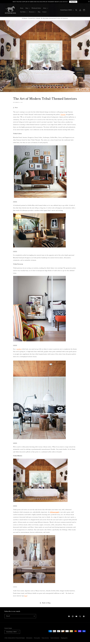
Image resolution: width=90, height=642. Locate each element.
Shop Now (73, 1)
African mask (54, 512)
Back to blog (46, 603)
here (25, 596)
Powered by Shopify (20, 638)
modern (19, 349)
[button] (27, 8)
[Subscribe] (34, 616)
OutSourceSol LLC (12, 638)
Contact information (54, 638)
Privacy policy (37, 638)
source (15, 201)
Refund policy (29, 638)
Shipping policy (64, 638)
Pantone (63, 114)
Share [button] (16, 107)
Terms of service (45, 638)
